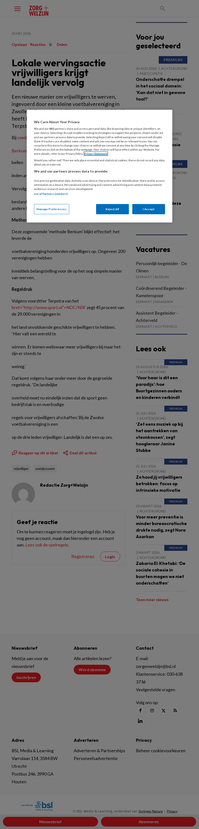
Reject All (112, 209)
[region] (99, 166)
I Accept (149, 209)
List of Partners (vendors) (51, 193)
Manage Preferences (51, 209)
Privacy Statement (96, 153)
